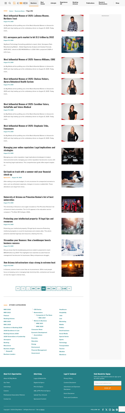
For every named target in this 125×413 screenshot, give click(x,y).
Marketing (62, 321)
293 (48, 288)
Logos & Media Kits (40, 378)
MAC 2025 (7, 324)
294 (53, 288)
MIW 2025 (7, 321)
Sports (61, 339)
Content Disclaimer (70, 382)
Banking (6, 343)
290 (33, 288)
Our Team (7, 382)
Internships (7, 387)
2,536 (64, 288)
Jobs (60, 315)
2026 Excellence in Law (11, 331)
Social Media (63, 334)
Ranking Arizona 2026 (11, 334)
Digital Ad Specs (39, 382)
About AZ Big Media (10, 378)
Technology (63, 343)
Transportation (64, 346)
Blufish (42, 410)
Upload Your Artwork (40, 395)
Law (60, 318)
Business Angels (9, 349)
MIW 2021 (39, 323)
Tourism (62, 349)
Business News (20, 11)
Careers (6, 391)
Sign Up (107, 388)
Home (11, 11)
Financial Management (39, 350)
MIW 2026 (7, 309)
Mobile (61, 324)
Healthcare (63, 309)
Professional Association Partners (14, 395)
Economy (34, 338)
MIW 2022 (7, 312)
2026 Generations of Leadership (14, 336)
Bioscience (7, 346)
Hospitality (62, 312)
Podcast (6, 315)
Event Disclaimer (69, 393)
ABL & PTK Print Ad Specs (42, 391)
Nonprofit (9, 351)
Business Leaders (9, 354)
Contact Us (7, 399)
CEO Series (37, 309)
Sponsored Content (40, 399)
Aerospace (7, 339)
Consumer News (36, 329)
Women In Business (40, 321)
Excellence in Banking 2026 (13, 327)
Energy (33, 344)
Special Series (64, 336)
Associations (38, 335)
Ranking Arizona (9, 318)
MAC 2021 (42, 318)
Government (35, 353)
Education (34, 341)
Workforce (62, 355)
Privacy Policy (68, 378)
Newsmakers (38, 312)
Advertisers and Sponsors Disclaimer (72, 388)
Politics (61, 327)
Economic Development (39, 332)
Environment (35, 347)
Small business (64, 331)
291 (38, 288)
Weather (62, 351)
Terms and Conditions (71, 397)
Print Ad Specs (38, 387)
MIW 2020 (39, 326)
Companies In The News (44, 315)
